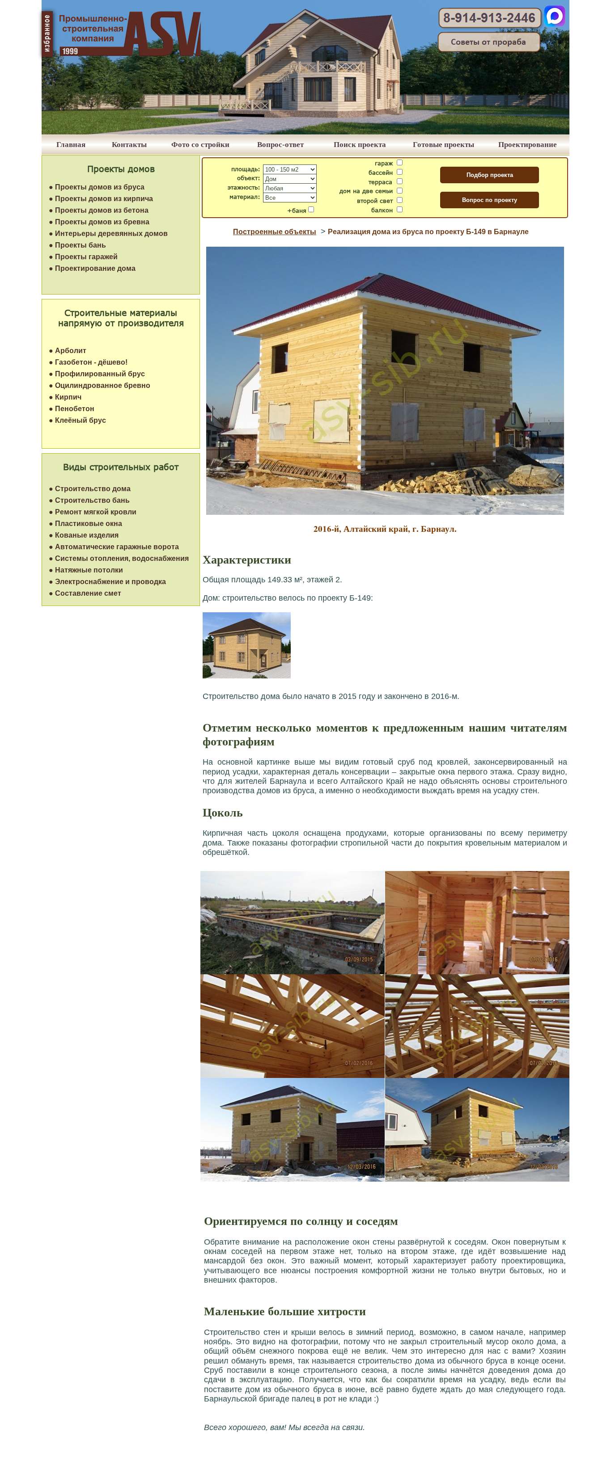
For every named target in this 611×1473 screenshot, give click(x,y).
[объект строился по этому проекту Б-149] (247, 676)
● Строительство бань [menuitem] (89, 500)
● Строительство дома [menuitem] (90, 488)
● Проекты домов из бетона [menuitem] (99, 210)
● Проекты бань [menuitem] (77, 245)
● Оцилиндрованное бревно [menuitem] (99, 385)
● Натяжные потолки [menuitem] (86, 570)
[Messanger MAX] (554, 24)
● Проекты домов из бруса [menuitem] (96, 187)
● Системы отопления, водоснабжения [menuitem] (119, 558)
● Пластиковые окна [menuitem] (85, 523)
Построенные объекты (274, 232)
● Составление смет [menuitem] (85, 593)
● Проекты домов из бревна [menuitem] (99, 222)
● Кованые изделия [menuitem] (84, 535)
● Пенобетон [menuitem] (71, 408)
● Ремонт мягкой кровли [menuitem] (92, 512)
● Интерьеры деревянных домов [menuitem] (108, 233)
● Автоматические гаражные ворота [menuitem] (114, 547)
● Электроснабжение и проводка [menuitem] (107, 581)
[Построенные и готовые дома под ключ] (305, 132)
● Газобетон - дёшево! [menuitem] (88, 362)
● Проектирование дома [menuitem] (92, 268)
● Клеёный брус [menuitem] (77, 420)
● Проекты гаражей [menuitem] (83, 257)
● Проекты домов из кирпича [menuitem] (101, 198)
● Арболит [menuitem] (67, 350)
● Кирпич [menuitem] (65, 397)
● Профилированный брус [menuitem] (97, 374)
